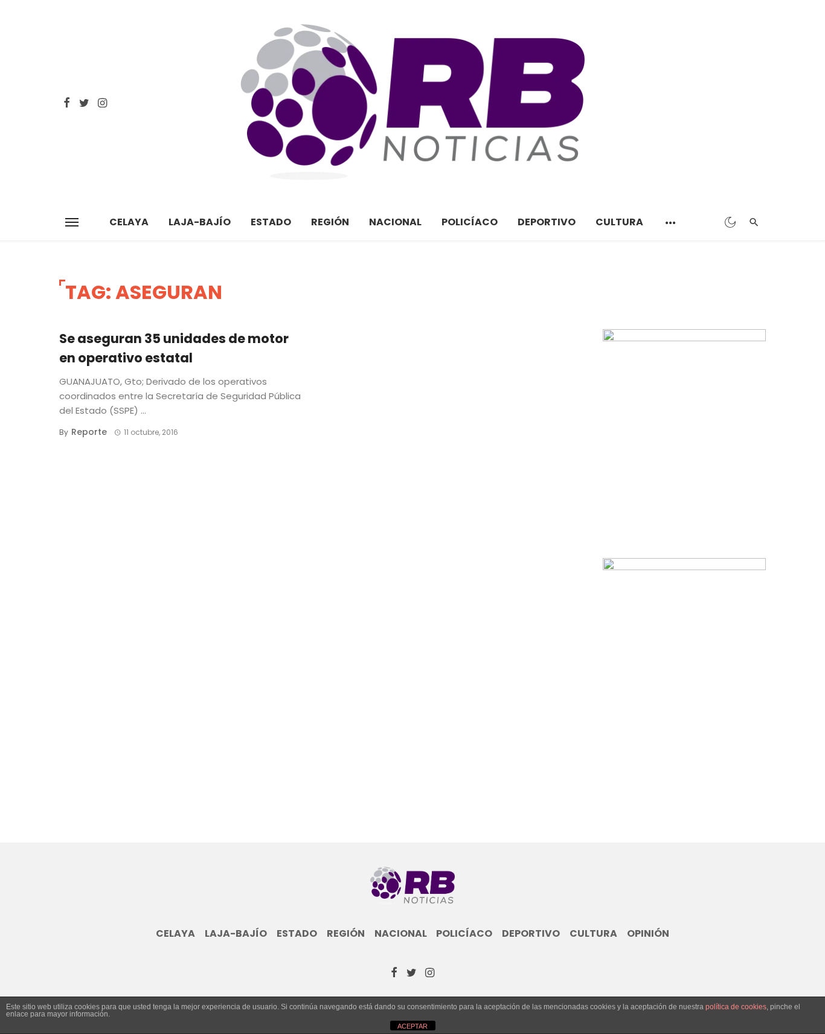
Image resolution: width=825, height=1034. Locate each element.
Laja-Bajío (200, 222)
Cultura (619, 222)
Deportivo (547, 222)
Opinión (648, 933)
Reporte (89, 432)
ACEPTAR (412, 1026)
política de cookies (735, 1007)
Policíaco (469, 222)
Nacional (395, 222)
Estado (271, 222)
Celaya (129, 222)
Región (330, 222)
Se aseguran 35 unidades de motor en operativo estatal (174, 348)
